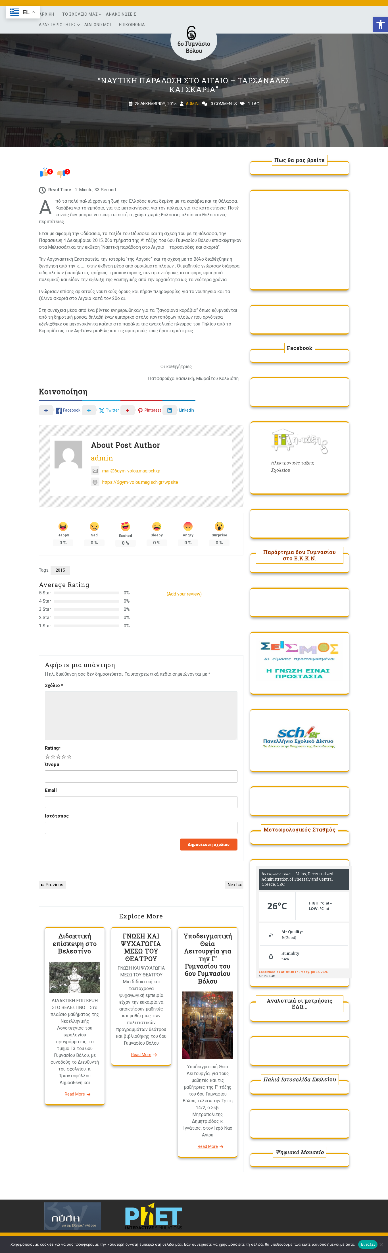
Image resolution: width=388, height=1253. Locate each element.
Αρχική (46, 14)
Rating (53, 748)
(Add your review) (184, 594)
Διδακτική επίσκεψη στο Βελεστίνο (75, 943)
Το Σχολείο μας (80, 14)
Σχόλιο (54, 685)
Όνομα (52, 764)
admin (192, 103)
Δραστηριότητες (57, 24)
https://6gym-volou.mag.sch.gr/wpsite (140, 482)
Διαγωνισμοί (97, 24)
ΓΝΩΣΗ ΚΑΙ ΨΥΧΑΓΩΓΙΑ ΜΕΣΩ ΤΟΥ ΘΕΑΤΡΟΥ (141, 947)
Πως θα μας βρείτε (299, 160)
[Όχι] (381, 1244)
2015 (60, 570)
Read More (75, 1094)
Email (51, 790)
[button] (380, 24)
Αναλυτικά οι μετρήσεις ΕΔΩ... (300, 1003)
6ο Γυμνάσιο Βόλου (194, 47)
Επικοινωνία (132, 24)
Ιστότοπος (57, 816)
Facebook (300, 348)
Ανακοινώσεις (121, 14)
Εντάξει (368, 1244)
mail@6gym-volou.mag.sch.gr (131, 471)
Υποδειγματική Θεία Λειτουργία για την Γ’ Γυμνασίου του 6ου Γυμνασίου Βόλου (207, 958)
